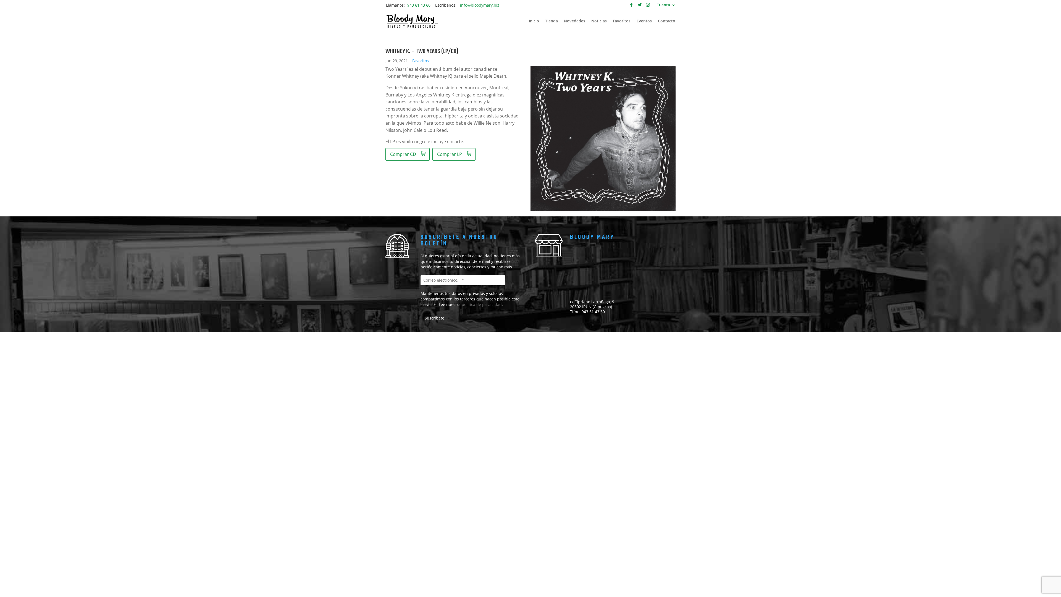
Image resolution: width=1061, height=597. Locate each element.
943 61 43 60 (418, 5)
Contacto (666, 21)
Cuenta (663, 5)
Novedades (574, 21)
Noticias (599, 21)
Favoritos (622, 21)
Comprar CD (403, 154)
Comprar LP (449, 154)
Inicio (534, 21)
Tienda (551, 21)
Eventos (644, 21)
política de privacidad (482, 304)
